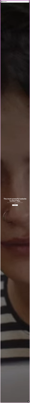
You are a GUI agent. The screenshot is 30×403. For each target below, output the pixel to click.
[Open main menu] (28, 1)
